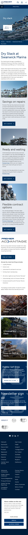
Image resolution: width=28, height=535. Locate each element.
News (16, 479)
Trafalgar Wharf (19, 449)
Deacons (3, 457)
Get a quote (7, 27)
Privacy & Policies (6, 481)
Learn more (6, 512)
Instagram (13, 436)
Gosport (17, 447)
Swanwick (4, 454)
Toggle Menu (26, 2)
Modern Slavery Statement (5, 475)
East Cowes (18, 442)
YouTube (10, 436)
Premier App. (6, 173)
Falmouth (3, 442)
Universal (3, 459)
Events (17, 482)
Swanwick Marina (17, 41)
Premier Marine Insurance (19, 471)
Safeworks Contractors (4, 471)
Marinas (8, 41)
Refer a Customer (20, 484)
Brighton (17, 459)
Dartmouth (4, 444)
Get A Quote (8, 123)
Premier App (5, 163)
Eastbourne (18, 462)
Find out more (7, 257)
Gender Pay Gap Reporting (5, 484)
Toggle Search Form (17, 2)
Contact (17, 489)
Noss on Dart (4, 447)
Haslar (16, 444)
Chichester (18, 457)
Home (2, 41)
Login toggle (22, 2)
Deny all (14, 520)
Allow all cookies (14, 524)
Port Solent (18, 452)
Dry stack (3, 43)
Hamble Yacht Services (5, 462)
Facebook (18, 436)
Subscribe (5, 413)
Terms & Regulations (6, 478)
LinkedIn (15, 436)
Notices (17, 477)
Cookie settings (14, 516)
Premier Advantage (7, 221)
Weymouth (4, 452)
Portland (3, 449)
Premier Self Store (10, 380)
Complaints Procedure (4, 488)
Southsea (17, 454)
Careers (17, 474)
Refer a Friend (19, 487)
